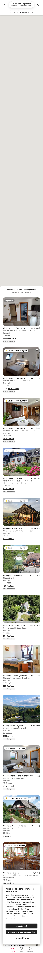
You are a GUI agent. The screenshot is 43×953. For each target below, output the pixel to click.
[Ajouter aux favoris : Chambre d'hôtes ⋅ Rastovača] (37, 798)
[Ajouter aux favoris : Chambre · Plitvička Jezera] (37, 300)
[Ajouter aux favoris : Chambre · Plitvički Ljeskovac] (37, 648)
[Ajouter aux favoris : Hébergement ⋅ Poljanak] (37, 500)
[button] (13, 338)
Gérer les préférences (21, 938)
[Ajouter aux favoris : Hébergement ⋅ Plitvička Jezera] (37, 748)
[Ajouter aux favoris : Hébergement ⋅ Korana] (37, 548)
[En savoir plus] (30, 292)
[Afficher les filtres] (38, 4)
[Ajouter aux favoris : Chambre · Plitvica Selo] (37, 450)
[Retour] (5, 4)
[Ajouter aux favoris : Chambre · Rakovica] (37, 845)
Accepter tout (21, 926)
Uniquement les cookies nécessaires (21, 932)
